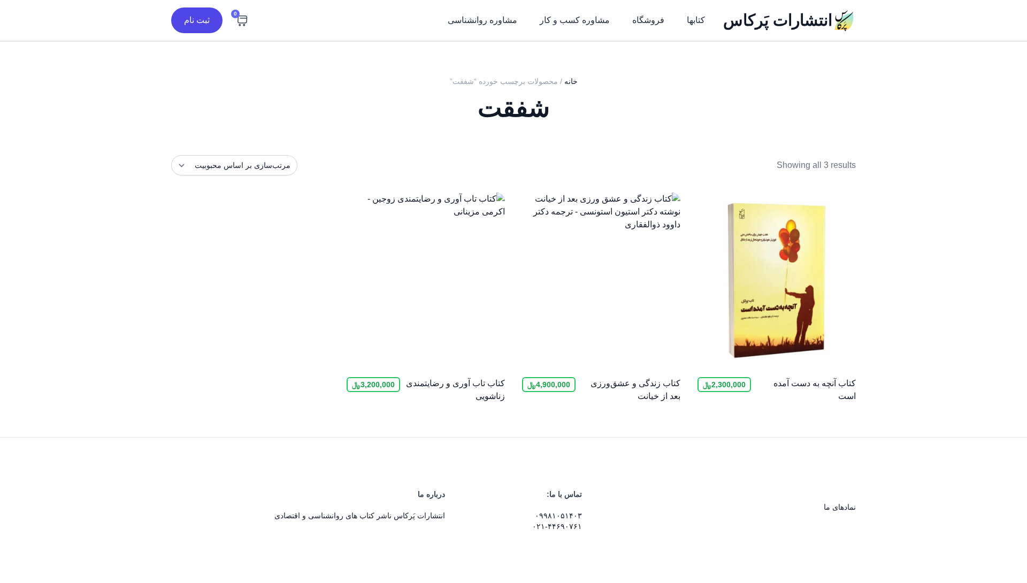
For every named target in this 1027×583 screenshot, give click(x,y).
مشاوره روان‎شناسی (482, 20)
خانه (571, 81)
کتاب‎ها (696, 20)
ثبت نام (197, 20)
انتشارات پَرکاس (777, 20)
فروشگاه (648, 20)
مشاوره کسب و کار (575, 20)
